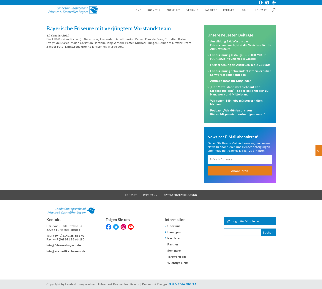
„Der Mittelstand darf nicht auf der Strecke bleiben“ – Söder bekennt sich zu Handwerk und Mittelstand (239, 90)
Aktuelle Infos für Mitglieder (230, 80)
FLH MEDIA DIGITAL (183, 284)
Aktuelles (173, 10)
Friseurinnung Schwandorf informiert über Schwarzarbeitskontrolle (240, 72)
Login (245, 10)
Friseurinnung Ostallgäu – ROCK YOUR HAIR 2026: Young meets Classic (238, 56)
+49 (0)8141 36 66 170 (68, 235)
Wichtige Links (177, 262)
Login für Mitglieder (245, 221)
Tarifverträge (177, 256)
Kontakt (261, 10)
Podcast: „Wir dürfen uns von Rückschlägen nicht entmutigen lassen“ (237, 112)
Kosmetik (153, 10)
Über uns (173, 226)
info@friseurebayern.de (63, 245)
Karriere (211, 10)
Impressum (150, 195)
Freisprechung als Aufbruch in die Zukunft (240, 64)
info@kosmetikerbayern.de (66, 251)
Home (137, 10)
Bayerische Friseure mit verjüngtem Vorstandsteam (108, 28)
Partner (228, 10)
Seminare (174, 250)
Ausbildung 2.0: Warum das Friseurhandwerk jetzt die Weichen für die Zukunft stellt (241, 44)
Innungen (174, 232)
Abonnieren (239, 171)
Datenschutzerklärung (180, 195)
